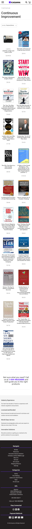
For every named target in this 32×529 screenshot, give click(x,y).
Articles (16, 449)
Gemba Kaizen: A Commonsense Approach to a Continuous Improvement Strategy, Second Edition (23, 290)
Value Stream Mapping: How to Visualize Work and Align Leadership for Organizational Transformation (8, 226)
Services (16, 459)
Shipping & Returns (16, 463)
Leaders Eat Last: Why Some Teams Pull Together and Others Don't (8, 138)
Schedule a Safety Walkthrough (16, 455)
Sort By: (4, 25)
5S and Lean (16, 481)
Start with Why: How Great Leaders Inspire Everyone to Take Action (24, 79)
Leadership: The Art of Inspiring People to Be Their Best (23, 137)
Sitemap (16, 465)
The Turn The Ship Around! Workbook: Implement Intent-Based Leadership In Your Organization (8, 108)
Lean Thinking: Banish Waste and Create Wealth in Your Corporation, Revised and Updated (23, 226)
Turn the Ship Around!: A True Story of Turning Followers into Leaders (24, 107)
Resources (16, 451)
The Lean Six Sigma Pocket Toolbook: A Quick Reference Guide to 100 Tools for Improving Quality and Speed (8, 352)
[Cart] (29, 2)
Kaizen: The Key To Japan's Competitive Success (8, 288)
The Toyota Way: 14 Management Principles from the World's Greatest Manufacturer (24, 321)
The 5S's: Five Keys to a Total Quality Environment (8, 167)
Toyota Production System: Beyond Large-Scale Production (8, 320)
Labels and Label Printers (16, 477)
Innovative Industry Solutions (16, 453)
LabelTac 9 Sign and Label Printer (8, 51)
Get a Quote (16, 461)
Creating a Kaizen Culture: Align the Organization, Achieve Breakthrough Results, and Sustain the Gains (23, 257)
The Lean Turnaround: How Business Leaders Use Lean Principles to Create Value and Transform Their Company (8, 258)
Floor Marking (16, 475)
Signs (16, 479)
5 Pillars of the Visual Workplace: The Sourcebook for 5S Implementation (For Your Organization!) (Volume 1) (23, 169)
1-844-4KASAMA (16, 379)
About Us (16, 457)
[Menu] (3, 2)
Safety (16, 473)
